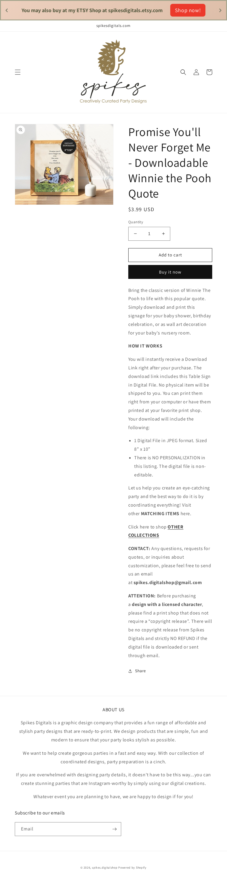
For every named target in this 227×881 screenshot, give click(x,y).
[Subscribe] (114, 829)
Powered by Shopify (132, 867)
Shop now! (163, 10)
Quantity (135, 221)
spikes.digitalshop (105, 867)
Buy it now (170, 272)
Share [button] (140, 670)
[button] (17, 72)
